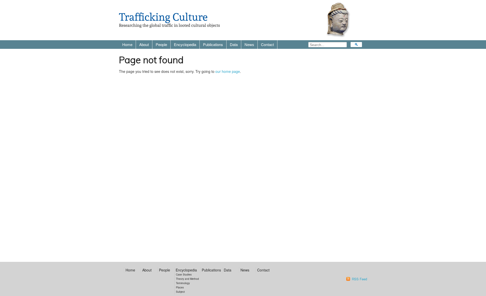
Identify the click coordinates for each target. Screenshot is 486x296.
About (144, 44)
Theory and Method (187, 278)
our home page (227, 71)
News (249, 44)
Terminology (183, 283)
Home (127, 44)
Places (180, 287)
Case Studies (184, 274)
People (161, 44)
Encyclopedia (185, 44)
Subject (180, 291)
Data (234, 44)
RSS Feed (359, 279)
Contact (267, 44)
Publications (213, 44)
